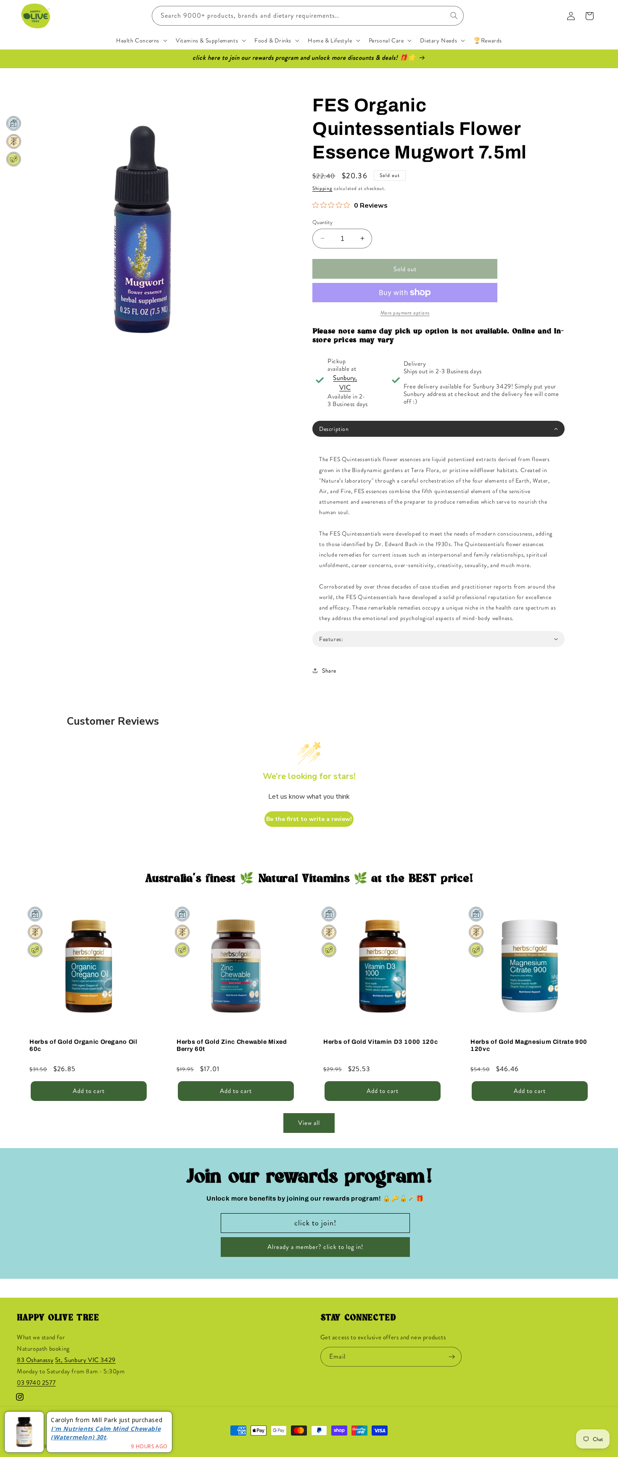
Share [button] (329, 670)
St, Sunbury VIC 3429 (85, 1360)
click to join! (315, 1222)
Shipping (322, 188)
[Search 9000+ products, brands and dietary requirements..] (454, 15)
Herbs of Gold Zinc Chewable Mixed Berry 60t (232, 1045)
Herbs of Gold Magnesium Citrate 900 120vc (528, 1045)
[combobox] (307, 15)
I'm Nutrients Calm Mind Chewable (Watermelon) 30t (106, 1433)
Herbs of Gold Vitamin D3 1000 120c (380, 1041)
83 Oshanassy (35, 1360)
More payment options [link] (405, 313)
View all (309, 1123)
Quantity (322, 222)
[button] (141, 40)
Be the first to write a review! (309, 819)
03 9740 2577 (36, 1383)
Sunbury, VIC (345, 382)
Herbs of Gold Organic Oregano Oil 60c (83, 1045)
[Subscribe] (452, 1357)
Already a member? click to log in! (315, 1247)
